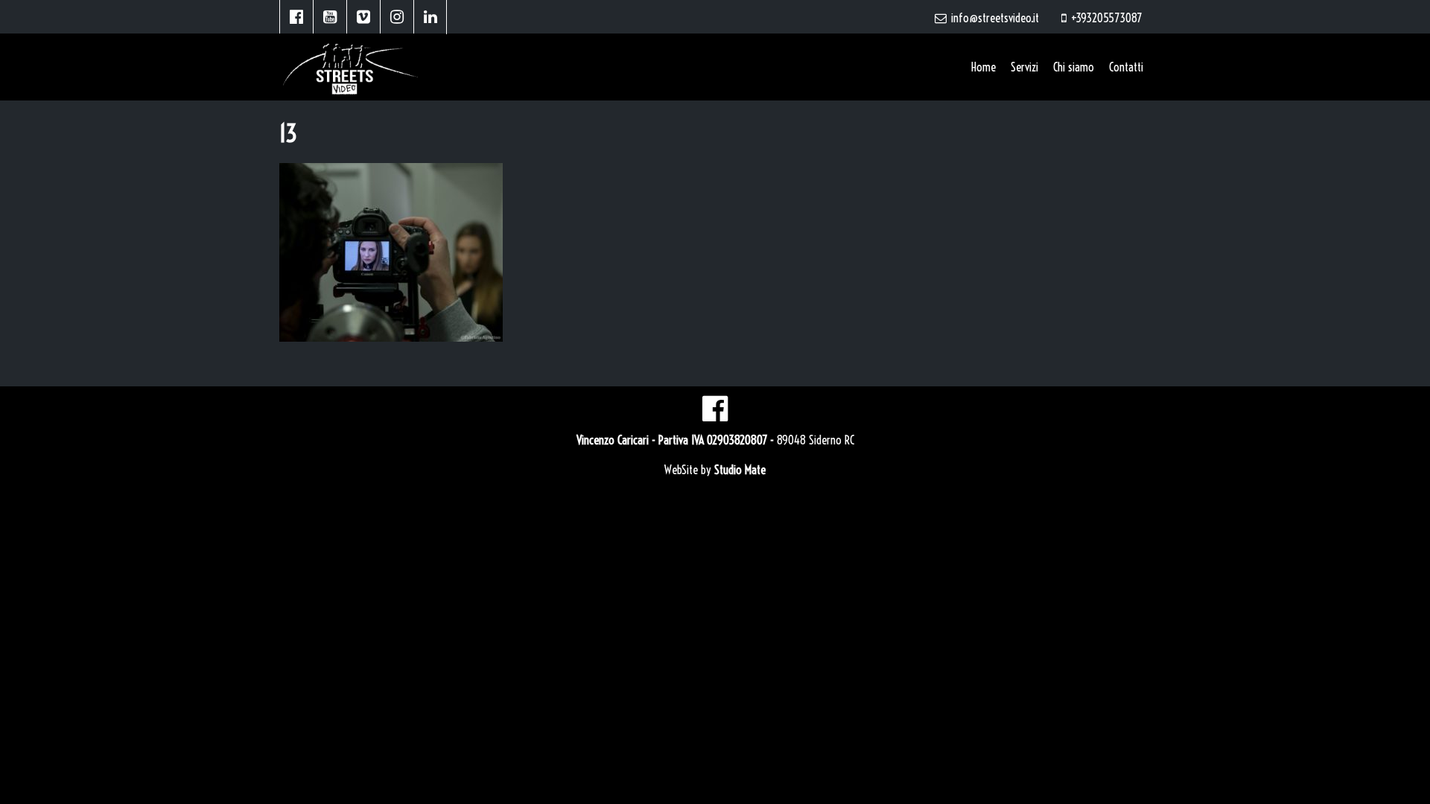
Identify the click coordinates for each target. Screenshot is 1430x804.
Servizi (1024, 67)
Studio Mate (740, 469)
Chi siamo (1073, 67)
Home (983, 67)
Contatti (1126, 67)
